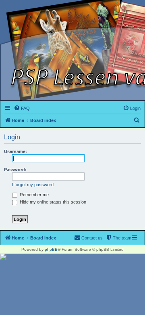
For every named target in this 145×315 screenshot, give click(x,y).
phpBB (51, 249)
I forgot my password (33, 184)
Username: (15, 151)
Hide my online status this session (52, 202)
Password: (15, 169)
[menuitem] (22, 108)
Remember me (34, 194)
